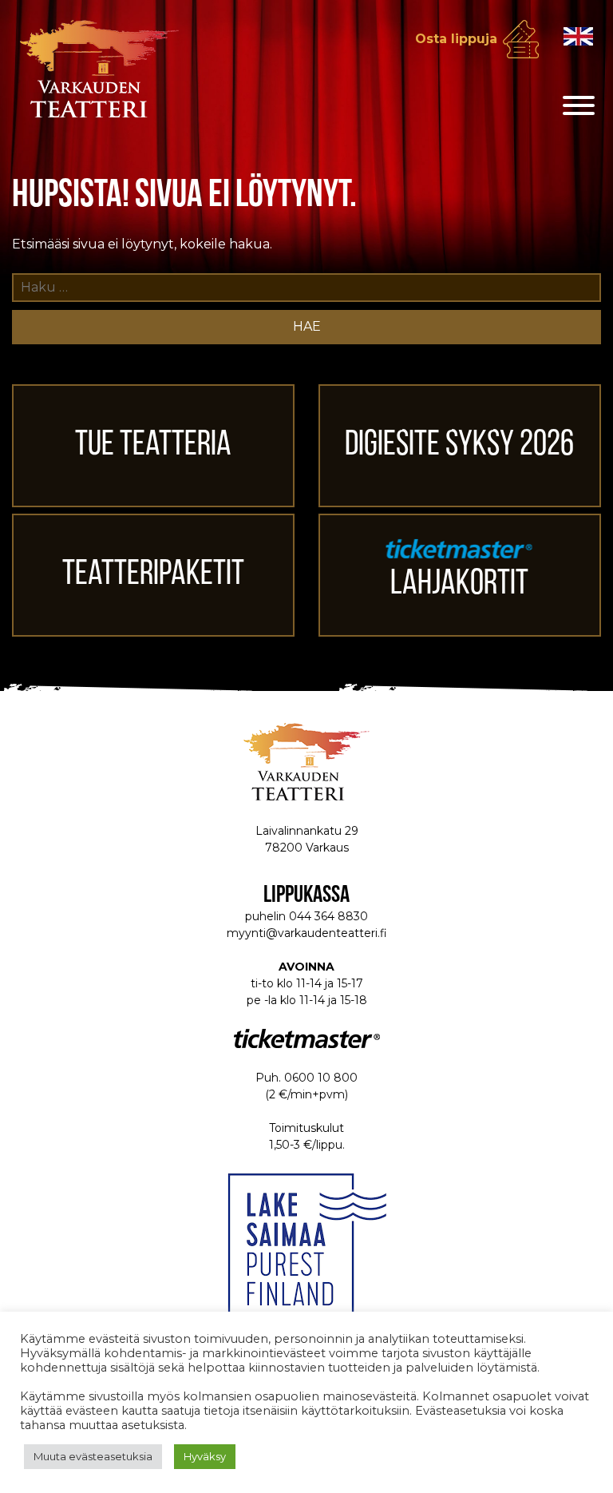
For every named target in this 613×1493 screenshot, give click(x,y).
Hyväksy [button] (205, 1456)
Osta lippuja (456, 38)
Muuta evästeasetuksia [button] (93, 1456)
